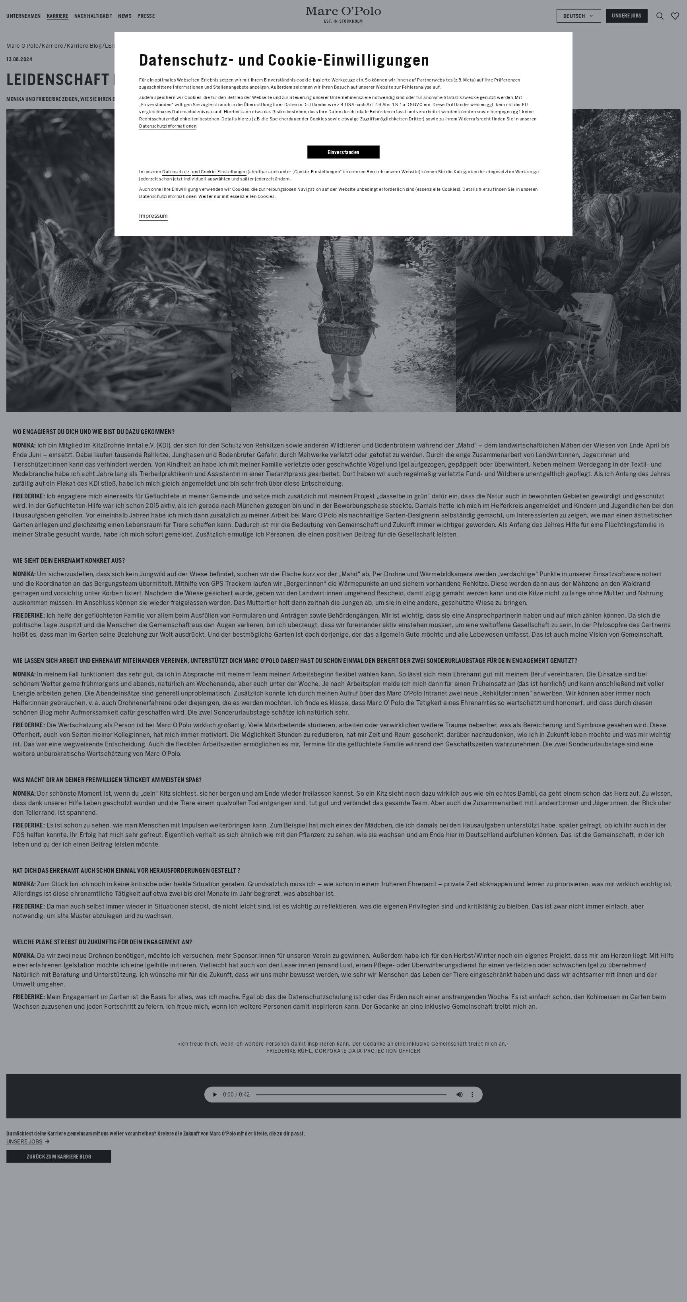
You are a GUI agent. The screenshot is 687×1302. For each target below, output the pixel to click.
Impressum (153, 216)
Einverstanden (343, 152)
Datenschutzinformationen (167, 126)
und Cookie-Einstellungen (219, 171)
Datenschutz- (176, 171)
